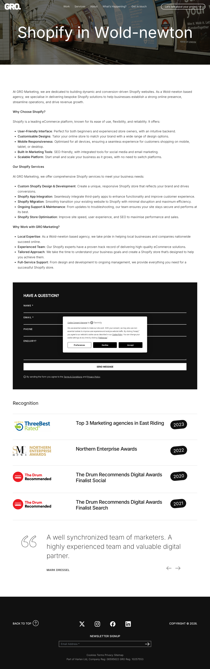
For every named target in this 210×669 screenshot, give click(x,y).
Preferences (79, 345)
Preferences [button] (102, 338)
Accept (130, 345)
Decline (105, 345)
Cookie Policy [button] (117, 334)
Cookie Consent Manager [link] (77, 322)
